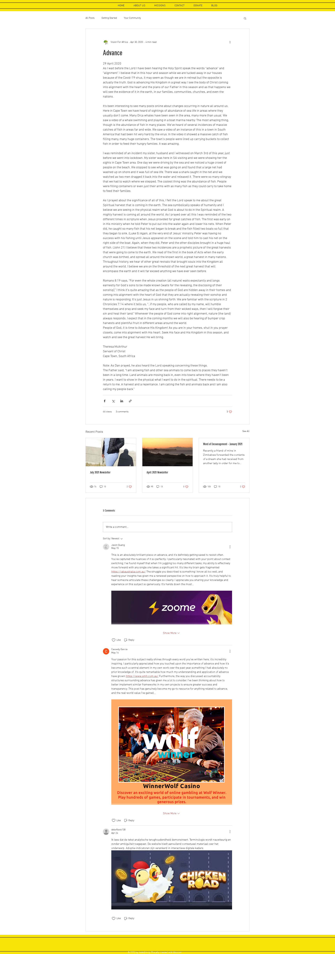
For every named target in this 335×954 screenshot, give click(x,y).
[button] (245, 18)
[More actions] (230, 42)
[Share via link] (130, 401)
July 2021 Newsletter (100, 472)
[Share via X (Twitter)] (113, 401)
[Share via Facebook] (104, 401)
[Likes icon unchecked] (113, 640)
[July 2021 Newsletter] (111, 452)
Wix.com (177, 952)
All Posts (90, 18)
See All (246, 431)
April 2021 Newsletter (157, 472)
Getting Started (109, 18)
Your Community (132, 18)
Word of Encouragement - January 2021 (222, 444)
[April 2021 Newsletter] (167, 452)
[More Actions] (230, 547)
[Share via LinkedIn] (121, 401)
